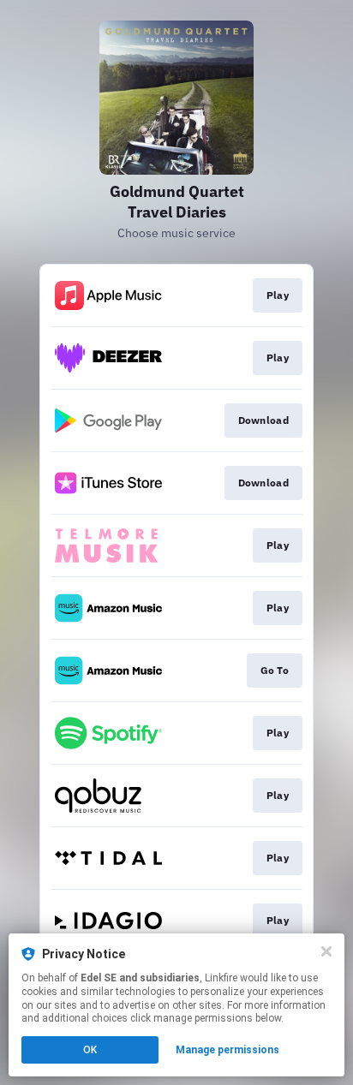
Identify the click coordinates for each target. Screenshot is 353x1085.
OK (90, 1050)
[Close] (326, 951)
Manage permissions (227, 1050)
